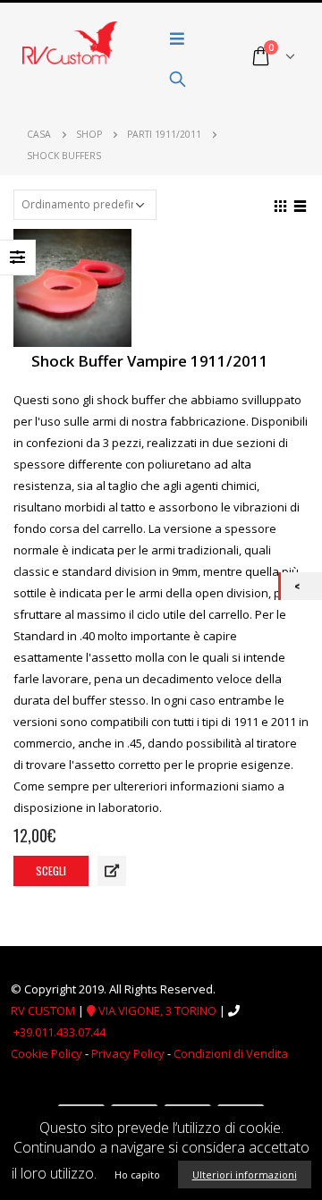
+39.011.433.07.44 (59, 1032)
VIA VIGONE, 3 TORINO (156, 1010)
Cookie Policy (46, 1053)
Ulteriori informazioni (244, 1174)
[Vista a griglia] (281, 204)
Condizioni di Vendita (231, 1053)
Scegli (51, 870)
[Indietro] (301, 586)
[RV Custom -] (71, 43)
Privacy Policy (128, 1053)
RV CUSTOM (43, 1010)
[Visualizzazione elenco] (300, 204)
